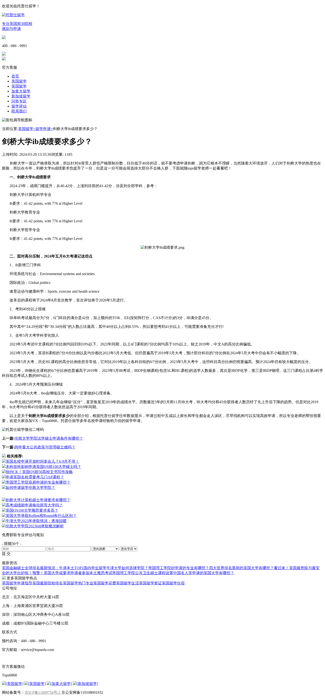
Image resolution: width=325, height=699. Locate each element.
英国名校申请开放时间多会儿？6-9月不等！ (42, 461)
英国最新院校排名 (47, 583)
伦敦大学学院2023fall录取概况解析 (35, 526)
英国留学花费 (104, 583)
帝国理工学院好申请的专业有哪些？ (178, 568)
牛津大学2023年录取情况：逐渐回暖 (36, 521)
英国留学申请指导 (17, 583)
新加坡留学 (20, 96)
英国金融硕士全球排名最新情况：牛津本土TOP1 (43, 568)
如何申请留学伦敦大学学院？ (30, 487)
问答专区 (19, 101)
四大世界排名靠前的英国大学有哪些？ (241, 568)
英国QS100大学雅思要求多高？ (32, 510)
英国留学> (26, 129)
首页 (15, 76)
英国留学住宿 (173, 583)
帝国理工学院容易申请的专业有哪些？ (38, 482)
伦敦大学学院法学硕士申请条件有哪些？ (49, 438)
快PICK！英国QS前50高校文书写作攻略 (39, 472)
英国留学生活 (127, 583)
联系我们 (19, 111)
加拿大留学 (20, 91)
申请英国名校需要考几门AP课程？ (35, 477)
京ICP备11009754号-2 (42, 692)
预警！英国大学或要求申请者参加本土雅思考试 (72, 573)
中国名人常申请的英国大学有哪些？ (203, 573)
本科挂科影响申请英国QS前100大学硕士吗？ (43, 467)
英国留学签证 (150, 583)
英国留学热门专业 (78, 583)
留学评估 (19, 106)
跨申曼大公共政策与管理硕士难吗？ (45, 447)
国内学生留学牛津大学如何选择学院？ (116, 568)
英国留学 (19, 86)
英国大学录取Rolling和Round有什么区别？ (41, 516)
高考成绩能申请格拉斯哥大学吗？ (34, 505)
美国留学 (19, 81)
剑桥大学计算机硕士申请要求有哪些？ (38, 500)
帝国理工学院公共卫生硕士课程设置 (142, 573)
